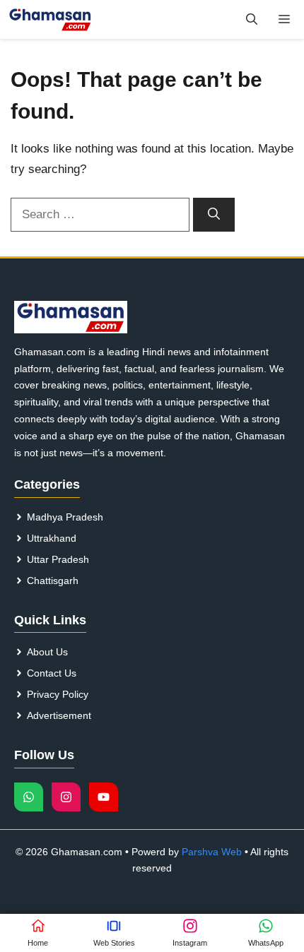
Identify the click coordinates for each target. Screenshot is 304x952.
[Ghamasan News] (50, 19)
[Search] (214, 215)
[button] (251, 19)
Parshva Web (212, 851)
